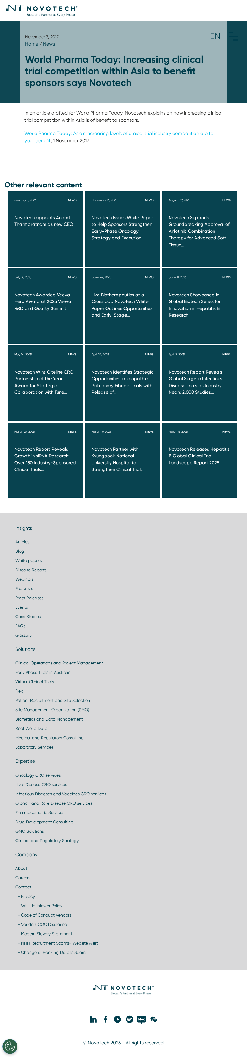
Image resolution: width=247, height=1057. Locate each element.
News (49, 44)
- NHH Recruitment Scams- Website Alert (56, 943)
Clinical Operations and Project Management (59, 663)
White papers (28, 560)
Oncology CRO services (38, 775)
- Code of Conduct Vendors (43, 915)
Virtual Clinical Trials (34, 681)
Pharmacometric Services (39, 812)
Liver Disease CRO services (41, 784)
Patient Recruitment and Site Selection (52, 700)
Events (21, 607)
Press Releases (29, 597)
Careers (22, 877)
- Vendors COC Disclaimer (41, 924)
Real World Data (31, 728)
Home (31, 44)
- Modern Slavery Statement (43, 933)
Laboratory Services (34, 747)
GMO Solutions (29, 831)
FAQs (20, 625)
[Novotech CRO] (123, 993)
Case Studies (28, 616)
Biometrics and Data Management (49, 719)
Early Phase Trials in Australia (43, 672)
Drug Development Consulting (44, 821)
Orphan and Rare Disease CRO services (53, 803)
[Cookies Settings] (9, 1046)
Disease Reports (30, 569)
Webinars (24, 579)
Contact (23, 887)
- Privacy (25, 896)
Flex (19, 691)
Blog (19, 551)
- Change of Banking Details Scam (50, 952)
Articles (22, 541)
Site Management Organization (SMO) (52, 709)
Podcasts (24, 588)
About (21, 868)
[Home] (42, 11)
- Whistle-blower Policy (38, 905)
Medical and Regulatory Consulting (49, 737)
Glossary (23, 635)
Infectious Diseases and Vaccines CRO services (60, 793)
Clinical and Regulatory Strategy (47, 840)
